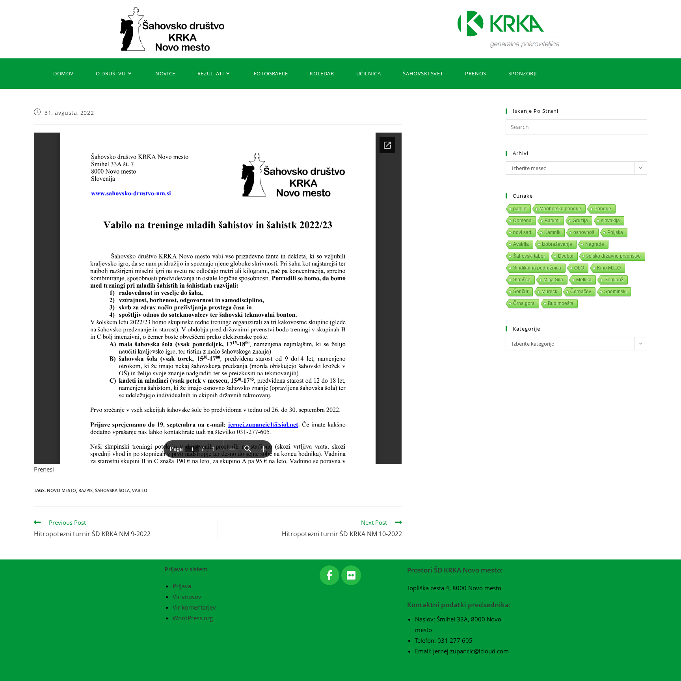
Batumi (552, 220)
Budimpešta (560, 303)
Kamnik (552, 232)
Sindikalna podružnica (537, 268)
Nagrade (594, 244)
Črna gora (524, 303)
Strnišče (521, 280)
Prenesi (44, 469)
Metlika (584, 280)
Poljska (615, 232)
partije (520, 208)
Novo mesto (61, 490)
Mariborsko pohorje (560, 208)
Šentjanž (614, 280)
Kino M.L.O (609, 268)
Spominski (615, 291)
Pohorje (602, 208)
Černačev (580, 291)
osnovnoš (583, 232)
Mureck (549, 291)
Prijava (182, 586)
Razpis (85, 490)
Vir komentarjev (194, 607)
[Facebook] (329, 575)
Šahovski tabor (529, 256)
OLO (579, 268)
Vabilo (139, 490)
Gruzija (580, 220)
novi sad (522, 232)
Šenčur (520, 291)
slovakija (610, 220)
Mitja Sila (553, 280)
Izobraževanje (557, 244)
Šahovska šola (112, 490)
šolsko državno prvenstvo (613, 256)
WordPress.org (193, 618)
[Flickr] (351, 575)
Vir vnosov (187, 597)
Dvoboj (565, 256)
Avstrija (521, 244)
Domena (522, 220)
